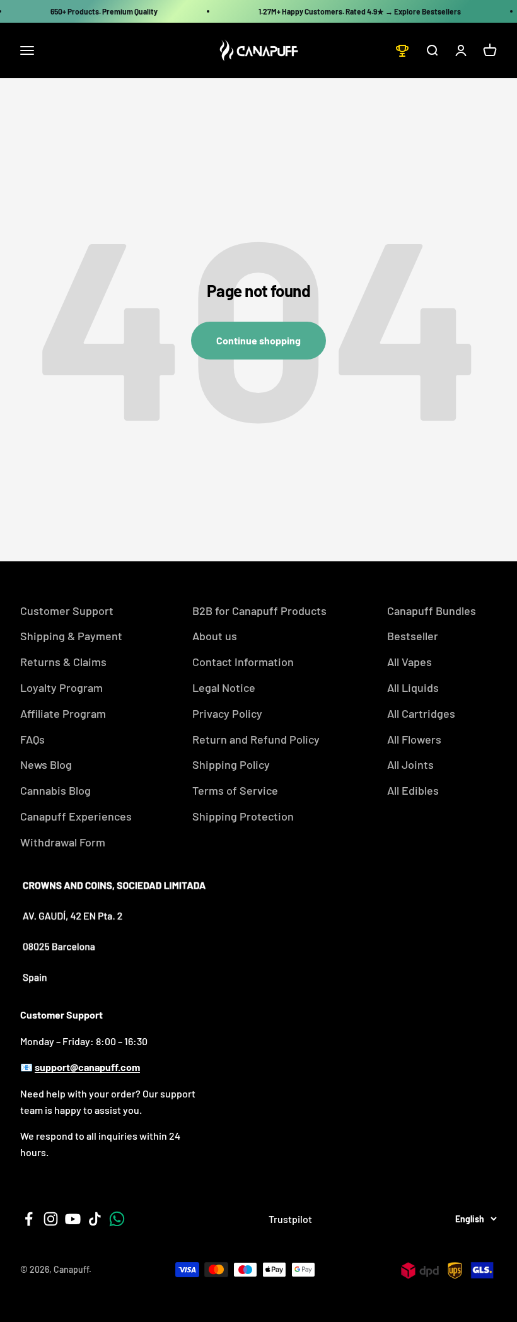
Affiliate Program (63, 713)
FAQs (32, 739)
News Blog (46, 764)
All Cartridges (421, 713)
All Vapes (409, 662)
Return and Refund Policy (256, 739)
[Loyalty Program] (402, 50)
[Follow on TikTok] (94, 1218)
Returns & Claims (63, 662)
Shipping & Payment (71, 636)
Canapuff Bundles (431, 610)
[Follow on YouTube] (72, 1218)
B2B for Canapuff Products (259, 610)
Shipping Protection (243, 816)
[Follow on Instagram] (50, 1218)
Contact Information (243, 662)
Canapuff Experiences (76, 816)
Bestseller (412, 636)
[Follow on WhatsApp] (116, 1218)
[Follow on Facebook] (28, 1218)
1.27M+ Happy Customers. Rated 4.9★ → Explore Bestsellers (359, 11)
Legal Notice (223, 687)
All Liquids (413, 687)
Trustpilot (290, 1219)
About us (214, 636)
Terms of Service (235, 790)
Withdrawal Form (62, 842)
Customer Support (66, 610)
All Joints (410, 764)
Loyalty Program (61, 687)
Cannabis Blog (55, 790)
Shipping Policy (231, 764)
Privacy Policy (227, 713)
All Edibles (413, 790)
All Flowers (414, 739)
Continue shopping (258, 340)
